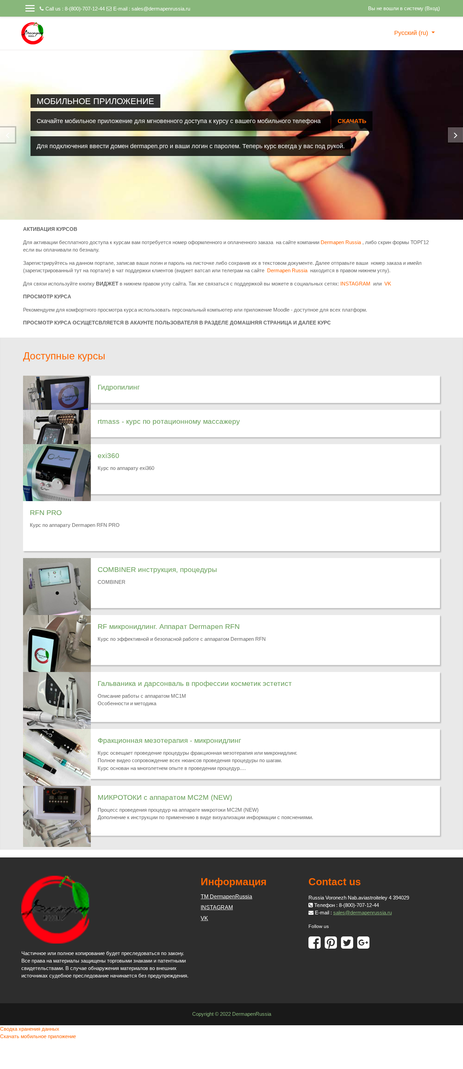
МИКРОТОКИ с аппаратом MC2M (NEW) (165, 797)
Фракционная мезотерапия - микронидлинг (169, 740)
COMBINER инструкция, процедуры (157, 569)
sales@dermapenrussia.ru (161, 9)
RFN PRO (46, 512)
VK (387, 283)
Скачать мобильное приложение (38, 1036)
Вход (432, 8)
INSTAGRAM (355, 283)
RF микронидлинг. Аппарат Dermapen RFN (169, 626)
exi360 (108, 455)
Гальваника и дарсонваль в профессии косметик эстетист (195, 683)
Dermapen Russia (341, 242)
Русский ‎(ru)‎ (412, 32)
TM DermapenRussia (226, 896)
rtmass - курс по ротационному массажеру (169, 421)
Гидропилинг (119, 387)
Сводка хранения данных (29, 1029)
